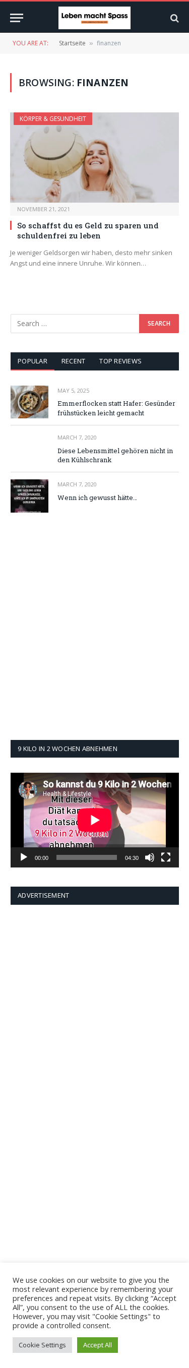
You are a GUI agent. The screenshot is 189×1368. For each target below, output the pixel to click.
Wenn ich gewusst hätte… (97, 497)
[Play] (24, 857)
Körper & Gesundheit (53, 118)
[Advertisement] (94, 626)
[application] (95, 820)
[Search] (173, 18)
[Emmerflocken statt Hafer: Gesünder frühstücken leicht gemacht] (29, 402)
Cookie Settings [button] (42, 1344)
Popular (32, 360)
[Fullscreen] (166, 857)
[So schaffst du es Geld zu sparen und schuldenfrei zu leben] (94, 157)
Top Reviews (120, 360)
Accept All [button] (97, 1344)
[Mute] (150, 857)
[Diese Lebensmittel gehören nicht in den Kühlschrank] (29, 448)
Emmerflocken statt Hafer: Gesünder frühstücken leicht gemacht (116, 408)
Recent (73, 360)
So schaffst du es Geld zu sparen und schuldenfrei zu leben (88, 230)
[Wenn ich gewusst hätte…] (29, 495)
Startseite (72, 43)
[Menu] (16, 18)
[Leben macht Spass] (94, 18)
